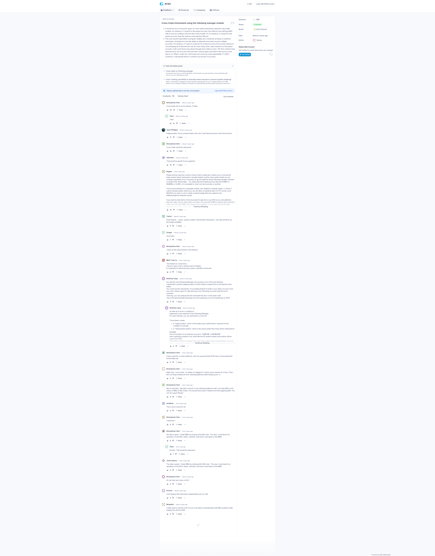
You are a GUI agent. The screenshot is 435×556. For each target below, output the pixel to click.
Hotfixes (215, 10)
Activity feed (183, 96)
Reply (181, 110)
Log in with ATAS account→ (224, 91)
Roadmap (185, 10)
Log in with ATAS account (265, 4)
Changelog (200, 10)
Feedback (167, 10)
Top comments (228, 96)
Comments (168, 96)
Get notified (246, 54)
